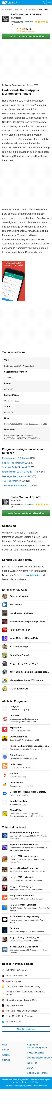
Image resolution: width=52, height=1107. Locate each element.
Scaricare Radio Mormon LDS (16, 467)
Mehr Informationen (26, 1029)
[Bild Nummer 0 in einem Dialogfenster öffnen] (13, 281)
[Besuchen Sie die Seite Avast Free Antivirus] (26, 30)
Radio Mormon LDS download (16, 458)
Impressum (32, 1063)
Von (17, 22)
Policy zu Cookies (35, 1053)
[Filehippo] (9, 2)
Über (4, 1045)
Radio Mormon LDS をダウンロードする (21, 472)
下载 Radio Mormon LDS (14, 481)
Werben (6, 1055)
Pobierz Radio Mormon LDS (15, 463)
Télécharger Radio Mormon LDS (17, 485)
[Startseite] (3, 9)
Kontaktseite (33, 575)
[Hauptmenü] (49, 2)
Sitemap (6, 1060)
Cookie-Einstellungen (37, 1073)
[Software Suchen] (44, 2)
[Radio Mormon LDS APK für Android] (5, 19)
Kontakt (5, 1050)
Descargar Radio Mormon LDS (16, 476)
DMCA (30, 1068)
